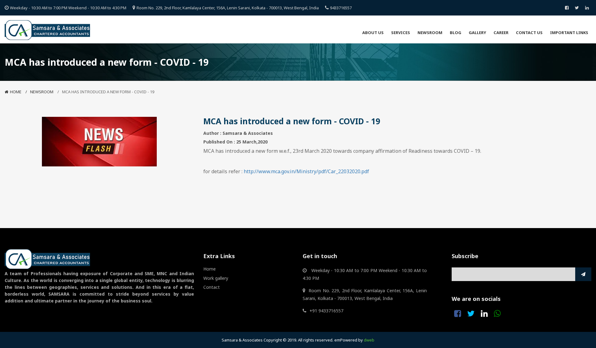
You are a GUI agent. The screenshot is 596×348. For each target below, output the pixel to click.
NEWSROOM (41, 92)
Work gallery (215, 278)
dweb (369, 340)
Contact (211, 287)
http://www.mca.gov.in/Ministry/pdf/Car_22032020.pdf (306, 171)
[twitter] (576, 7)
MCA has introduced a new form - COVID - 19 (108, 92)
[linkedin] (587, 7)
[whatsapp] (497, 313)
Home (15, 92)
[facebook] (566, 7)
